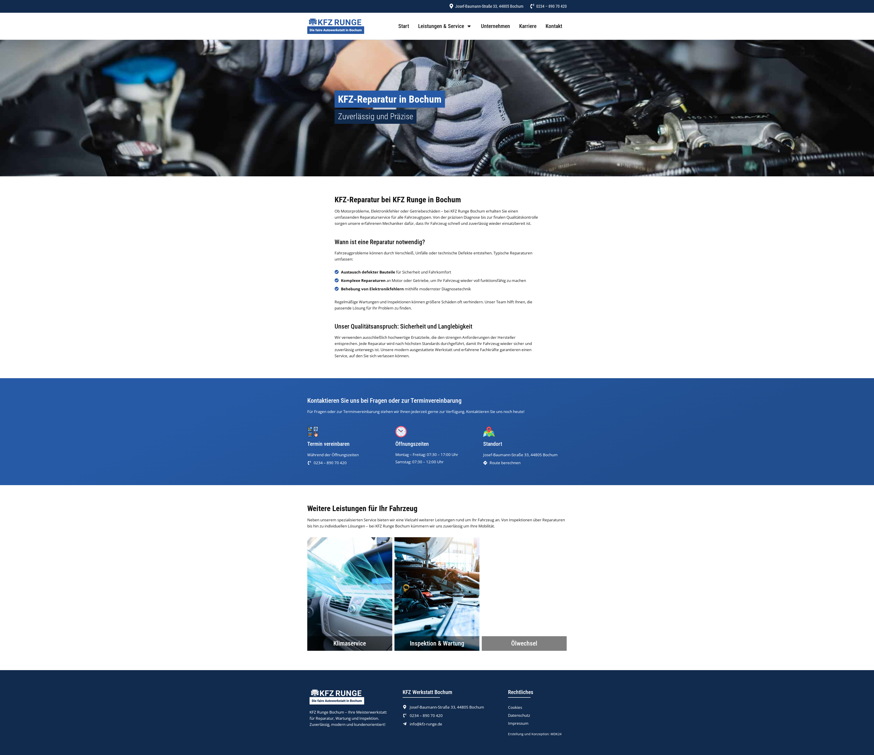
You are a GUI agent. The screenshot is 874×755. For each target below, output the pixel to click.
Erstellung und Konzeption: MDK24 (534, 734)
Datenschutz (519, 715)
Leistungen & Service (441, 26)
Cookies (515, 707)
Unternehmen (495, 26)
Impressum (518, 723)
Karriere (527, 26)
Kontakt (554, 26)
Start (403, 26)
